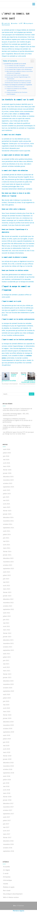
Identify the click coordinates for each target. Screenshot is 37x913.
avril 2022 (6, 626)
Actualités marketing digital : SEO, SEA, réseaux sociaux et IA (16, 414)
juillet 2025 (7, 493)
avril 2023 (6, 585)
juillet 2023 (7, 575)
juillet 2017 (7, 820)
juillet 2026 (7, 453)
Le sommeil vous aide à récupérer (16, 65)
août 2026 (6, 449)
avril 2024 (6, 545)
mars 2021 (6, 671)
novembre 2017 (8, 807)
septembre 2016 (8, 851)
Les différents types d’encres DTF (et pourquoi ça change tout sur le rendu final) (18, 433)
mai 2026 (6, 459)
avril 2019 (6, 749)
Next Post (28, 377)
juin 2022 (6, 619)
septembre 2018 (8, 773)
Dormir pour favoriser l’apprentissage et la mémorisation (18, 78)
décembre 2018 (8, 762)
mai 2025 (6, 500)
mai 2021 (6, 664)
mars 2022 (6, 630)
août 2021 (6, 653)
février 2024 (7, 551)
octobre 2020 (7, 688)
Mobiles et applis (8, 887)
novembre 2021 (8, 643)
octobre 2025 (7, 483)
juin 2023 (6, 579)
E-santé (5, 873)
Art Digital (6, 870)
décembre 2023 (8, 558)
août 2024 (6, 531)
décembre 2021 (8, 640)
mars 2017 (6, 834)
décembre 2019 (8, 722)
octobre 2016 (7, 848)
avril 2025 (6, 504)
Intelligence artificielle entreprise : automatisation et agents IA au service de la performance (17, 420)
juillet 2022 (7, 616)
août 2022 (6, 613)
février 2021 (7, 674)
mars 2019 (6, 752)
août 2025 (6, 490)
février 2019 (7, 756)
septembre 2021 (8, 650)
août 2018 (6, 776)
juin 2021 (6, 660)
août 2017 (6, 817)
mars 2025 (6, 507)
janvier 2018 (7, 800)
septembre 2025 (8, 487)
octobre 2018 (7, 769)
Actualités (6, 867)
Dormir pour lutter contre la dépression (17, 75)
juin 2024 (6, 538)
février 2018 (7, 797)
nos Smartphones (23, 143)
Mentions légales (18, 911)
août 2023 (6, 572)
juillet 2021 (7, 657)
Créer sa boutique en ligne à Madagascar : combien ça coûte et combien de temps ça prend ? (17, 427)
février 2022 (7, 633)
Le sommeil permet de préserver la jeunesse (19, 80)
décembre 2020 (8, 681)
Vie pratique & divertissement (10, 383)
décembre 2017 (8, 803)
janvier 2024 (7, 555)
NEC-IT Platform (15, 5)
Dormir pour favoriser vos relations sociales (19, 82)
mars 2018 (6, 793)
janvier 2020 (7, 718)
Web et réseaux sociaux (11, 897)
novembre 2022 (8, 602)
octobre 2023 (7, 565)
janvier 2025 (7, 514)
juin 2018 (6, 783)
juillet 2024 (7, 534)
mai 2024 (6, 541)
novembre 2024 (8, 521)
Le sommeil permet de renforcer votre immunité (20, 67)
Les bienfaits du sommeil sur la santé (15, 63)
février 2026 (7, 470)
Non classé (6, 890)
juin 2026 (6, 456)
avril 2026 (6, 463)
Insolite (5, 884)
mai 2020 (6, 705)
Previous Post (10, 377)
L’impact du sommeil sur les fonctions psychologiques (17, 93)
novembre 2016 (8, 844)
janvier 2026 (7, 473)
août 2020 (6, 694)
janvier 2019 (7, 759)
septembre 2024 (8, 528)
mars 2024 (6, 548)
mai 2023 (6, 582)
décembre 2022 (8, 599)
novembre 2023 (8, 562)
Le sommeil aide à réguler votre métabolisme (19, 69)
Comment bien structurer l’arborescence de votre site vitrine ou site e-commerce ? (17, 409)
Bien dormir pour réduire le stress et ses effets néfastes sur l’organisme (20, 72)
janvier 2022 (7, 636)
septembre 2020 (8, 691)
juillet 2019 (7, 739)
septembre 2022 (8, 609)
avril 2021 (6, 667)
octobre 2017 (7, 810)
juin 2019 (6, 742)
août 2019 (6, 735)
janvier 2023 (7, 596)
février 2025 (7, 511)
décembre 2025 (8, 476)
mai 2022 (6, 623)
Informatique (7, 880)
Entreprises (6, 877)
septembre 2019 (8, 732)
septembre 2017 (8, 814)
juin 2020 (6, 701)
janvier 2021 (7, 677)
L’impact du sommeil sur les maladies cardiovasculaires (17, 89)
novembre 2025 (8, 480)
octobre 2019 (7, 728)
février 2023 (7, 592)
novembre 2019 (8, 725)
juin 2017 (6, 824)
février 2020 (7, 715)
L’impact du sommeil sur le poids (15, 86)
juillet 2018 (7, 779)
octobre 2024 (7, 524)
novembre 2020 (8, 684)
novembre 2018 (8, 766)
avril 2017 (6, 831)
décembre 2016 (8, 841)
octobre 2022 (7, 606)
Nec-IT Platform (18, 905)
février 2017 (7, 837)
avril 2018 (6, 790)
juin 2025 (6, 497)
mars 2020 (6, 711)
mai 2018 (6, 786)
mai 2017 (6, 827)
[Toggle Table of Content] (31, 61)
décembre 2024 (8, 517)
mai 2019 (6, 745)
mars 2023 (6, 589)
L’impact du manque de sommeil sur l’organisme (18, 84)
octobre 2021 (7, 647)
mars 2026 (6, 466)
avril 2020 (6, 708)
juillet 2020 (7, 698)
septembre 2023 (8, 568)
